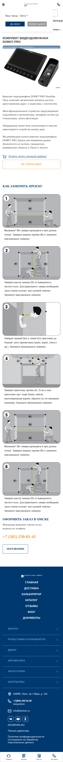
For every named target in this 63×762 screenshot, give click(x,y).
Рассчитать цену (31, 164)
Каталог (31, 600)
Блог (31, 611)
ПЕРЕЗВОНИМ (15, 549)
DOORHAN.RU (16, 725)
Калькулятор (31, 594)
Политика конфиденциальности (26, 736)
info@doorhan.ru (21, 710)
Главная (31, 582)
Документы (31, 617)
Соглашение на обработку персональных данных (23, 741)
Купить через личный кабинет (28, 156)
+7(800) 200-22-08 (22, 701)
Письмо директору (18, 730)
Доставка (31, 588)
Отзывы (31, 606)
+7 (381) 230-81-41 (19, 536)
